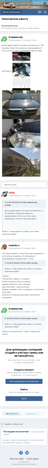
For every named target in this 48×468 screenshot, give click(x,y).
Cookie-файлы (32, 459)
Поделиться (13, 414)
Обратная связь (16, 459)
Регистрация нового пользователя (24, 381)
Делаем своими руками (29, 28)
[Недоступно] (21, 71)
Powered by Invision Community (24, 464)
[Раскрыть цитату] (6, 202)
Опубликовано (22, 40)
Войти (24, 399)
